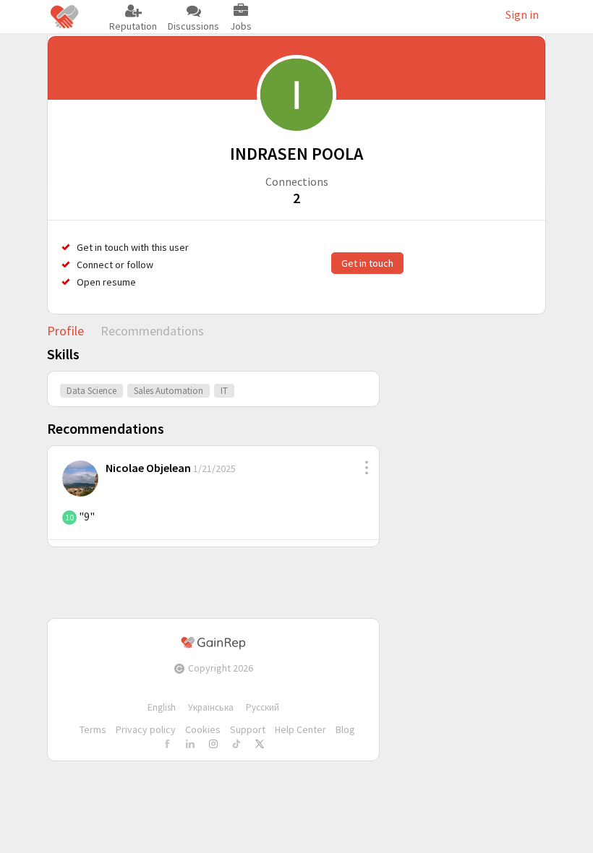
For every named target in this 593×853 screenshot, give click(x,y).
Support (247, 729)
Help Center (300, 729)
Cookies (203, 729)
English (162, 707)
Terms (93, 729)
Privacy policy (146, 729)
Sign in (522, 14)
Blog (345, 729)
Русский (262, 707)
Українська (211, 707)
